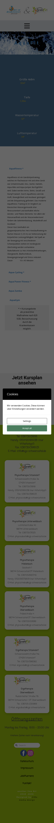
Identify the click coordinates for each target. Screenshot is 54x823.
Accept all (27, 428)
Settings (27, 421)
